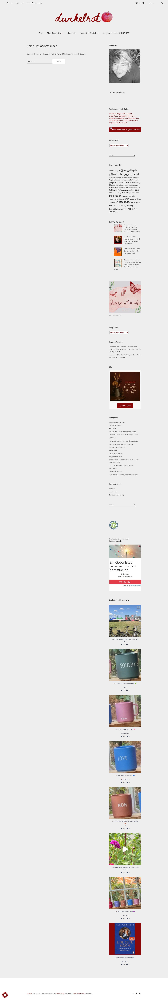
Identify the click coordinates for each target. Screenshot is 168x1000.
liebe (132, 199)
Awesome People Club (117, 422)
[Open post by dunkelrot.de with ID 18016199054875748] (125, 893)
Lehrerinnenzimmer (115, 454)
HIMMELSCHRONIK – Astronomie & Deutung (123, 441)
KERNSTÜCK (113, 450)
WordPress (68, 994)
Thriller (130, 208)
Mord (136, 199)
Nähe (132, 202)
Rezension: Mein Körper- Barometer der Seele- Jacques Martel (132, 251)
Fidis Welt (112, 428)
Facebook (140, 3)
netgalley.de (113, 202)
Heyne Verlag (118, 193)
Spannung (129, 206)
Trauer (112, 211)
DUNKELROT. (36, 994)
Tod (136, 209)
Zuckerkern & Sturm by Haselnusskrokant (123, 475)
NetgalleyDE (123, 201)
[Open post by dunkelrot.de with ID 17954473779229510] (125, 711)
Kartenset (125, 196)
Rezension (137, 202)
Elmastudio (88, 994)
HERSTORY (112, 438)
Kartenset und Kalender (117, 447)
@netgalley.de (115, 170)
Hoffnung (125, 192)
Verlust (117, 212)
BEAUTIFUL (124, 182)
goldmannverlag (128, 190)
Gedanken (123, 187)
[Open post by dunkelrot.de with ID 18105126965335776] (125, 665)
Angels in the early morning (117, 180)
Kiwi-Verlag (120, 199)
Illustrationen (135, 193)
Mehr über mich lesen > (117, 92)
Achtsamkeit (135, 177)
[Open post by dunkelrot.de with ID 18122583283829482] (125, 803)
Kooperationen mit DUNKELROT (116, 33)
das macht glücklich (116, 425)
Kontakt (9, 3)
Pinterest (143, 3)
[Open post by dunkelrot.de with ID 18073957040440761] (125, 621)
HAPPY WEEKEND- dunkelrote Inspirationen (123, 435)
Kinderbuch (113, 199)
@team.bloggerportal (124, 174)
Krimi (126, 198)
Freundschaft (114, 187)
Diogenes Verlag (134, 185)
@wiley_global (127, 177)
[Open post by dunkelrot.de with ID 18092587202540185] (125, 849)
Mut (139, 199)
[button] (5, 995)
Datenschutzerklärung (34, 3)
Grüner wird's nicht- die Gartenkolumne (122, 432)
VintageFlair (113, 468)
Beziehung (135, 182)
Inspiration (115, 195)
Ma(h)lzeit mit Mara (115, 457)
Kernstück (132, 196)
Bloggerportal (115, 185)
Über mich (71, 33)
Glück (137, 187)
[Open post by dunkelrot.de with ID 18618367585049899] (125, 757)
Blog (41, 33)
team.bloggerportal (117, 209)
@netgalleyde (129, 170)
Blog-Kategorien (54, 33)
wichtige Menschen (115, 471)
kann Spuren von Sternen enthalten (121, 444)
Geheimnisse (131, 187)
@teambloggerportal (116, 178)
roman (113, 205)
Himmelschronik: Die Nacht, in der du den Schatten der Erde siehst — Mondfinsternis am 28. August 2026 (125, 349)
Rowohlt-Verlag (122, 206)
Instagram (136, 3)
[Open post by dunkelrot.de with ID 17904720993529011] (125, 939)
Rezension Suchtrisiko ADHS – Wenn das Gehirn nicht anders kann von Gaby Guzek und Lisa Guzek (127, 264)
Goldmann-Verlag (116, 190)
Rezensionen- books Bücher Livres (121, 465)
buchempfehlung (125, 185)
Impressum (19, 3)
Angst (128, 180)
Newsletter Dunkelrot (89, 33)
